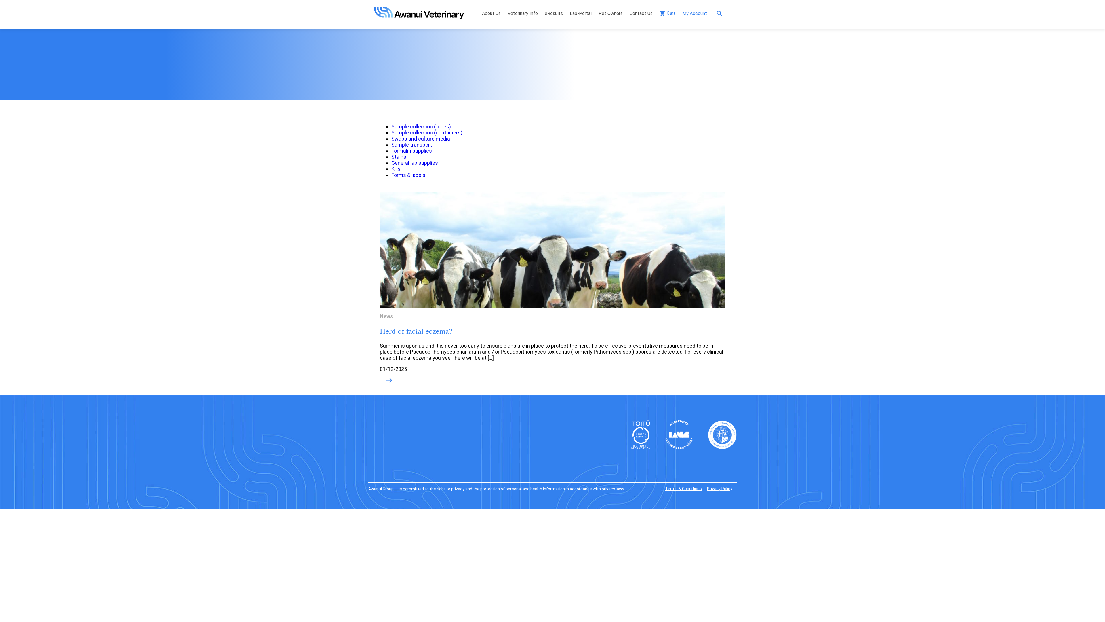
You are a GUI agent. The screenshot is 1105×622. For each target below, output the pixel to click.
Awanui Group (381, 489)
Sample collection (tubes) (421, 127)
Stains (398, 157)
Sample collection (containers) (426, 133)
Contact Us (641, 13)
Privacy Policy (719, 488)
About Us (491, 13)
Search (721, 13)
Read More (389, 381)
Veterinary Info (523, 13)
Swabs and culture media (420, 139)
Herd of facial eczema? (416, 331)
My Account (694, 13)
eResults (554, 13)
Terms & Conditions (683, 488)
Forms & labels (408, 175)
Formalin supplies (411, 151)
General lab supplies (414, 163)
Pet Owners (611, 13)
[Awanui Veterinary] (419, 17)
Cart (671, 13)
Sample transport (411, 145)
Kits (396, 169)
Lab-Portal (581, 13)
